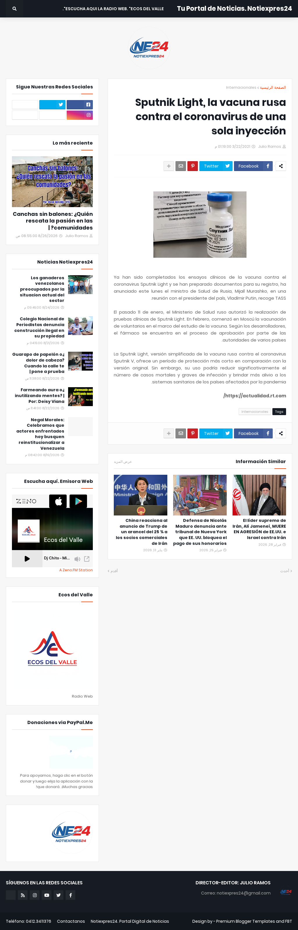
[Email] (180, 166)
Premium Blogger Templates (245, 921)
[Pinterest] (192, 166)
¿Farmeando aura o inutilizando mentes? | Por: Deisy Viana (39, 395)
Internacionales (241, 87)
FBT (288, 921)
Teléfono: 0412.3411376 (28, 921)
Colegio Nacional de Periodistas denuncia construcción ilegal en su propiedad (39, 327)
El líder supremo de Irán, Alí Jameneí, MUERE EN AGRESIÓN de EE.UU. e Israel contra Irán (259, 529)
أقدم (114, 571)
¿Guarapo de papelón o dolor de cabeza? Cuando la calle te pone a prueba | (38, 363)
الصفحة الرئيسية (273, 87)
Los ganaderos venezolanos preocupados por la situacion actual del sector (42, 289)
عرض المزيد (123, 461)
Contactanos (71, 921)
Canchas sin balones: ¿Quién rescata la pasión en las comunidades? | (53, 221)
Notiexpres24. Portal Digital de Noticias (130, 921)
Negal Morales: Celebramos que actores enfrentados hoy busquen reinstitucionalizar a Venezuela (40, 434)
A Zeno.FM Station (76, 570)
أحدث (284, 571)
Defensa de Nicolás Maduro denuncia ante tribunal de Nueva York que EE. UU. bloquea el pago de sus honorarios (200, 532)
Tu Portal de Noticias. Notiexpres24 (234, 8)
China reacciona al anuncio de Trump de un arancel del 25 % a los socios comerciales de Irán (141, 532)
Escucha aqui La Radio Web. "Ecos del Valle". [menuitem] (113, 9)
